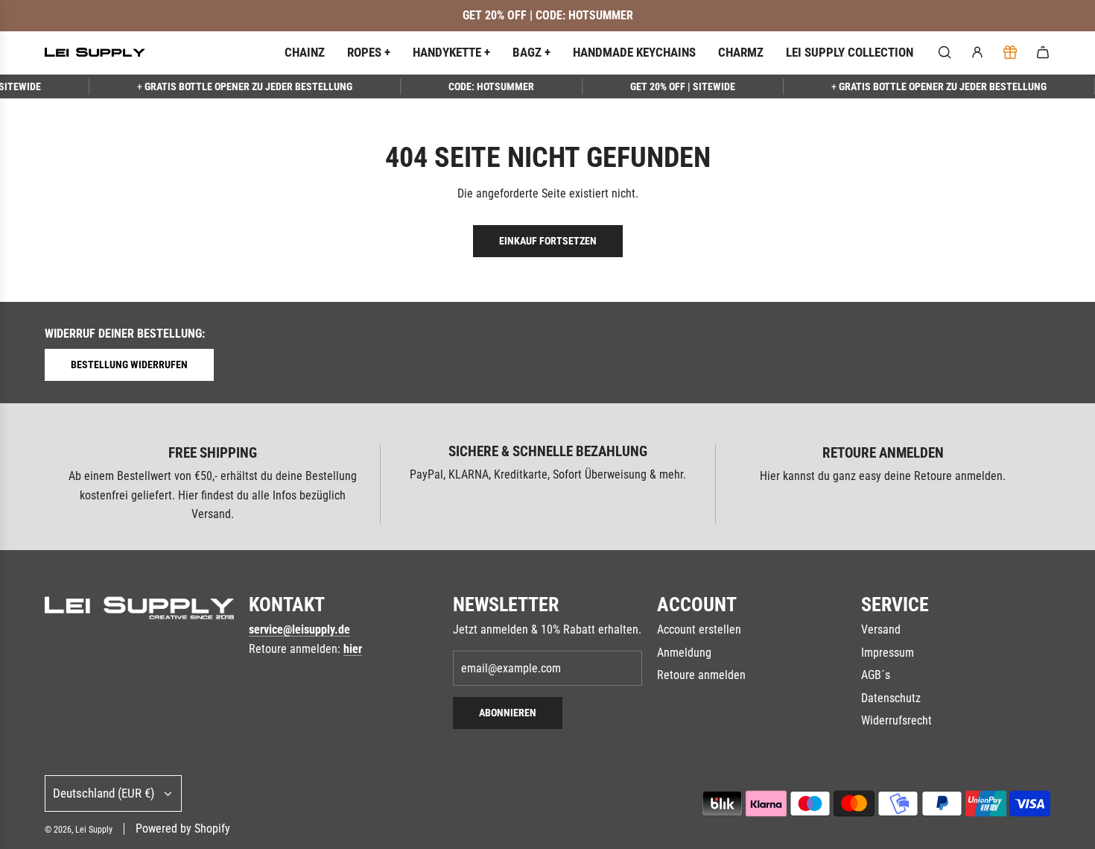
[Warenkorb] (1042, 52)
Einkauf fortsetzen (548, 241)
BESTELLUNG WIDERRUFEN (129, 364)
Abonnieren (507, 713)
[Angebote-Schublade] (1010, 52)
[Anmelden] (977, 52)
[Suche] (944, 52)
